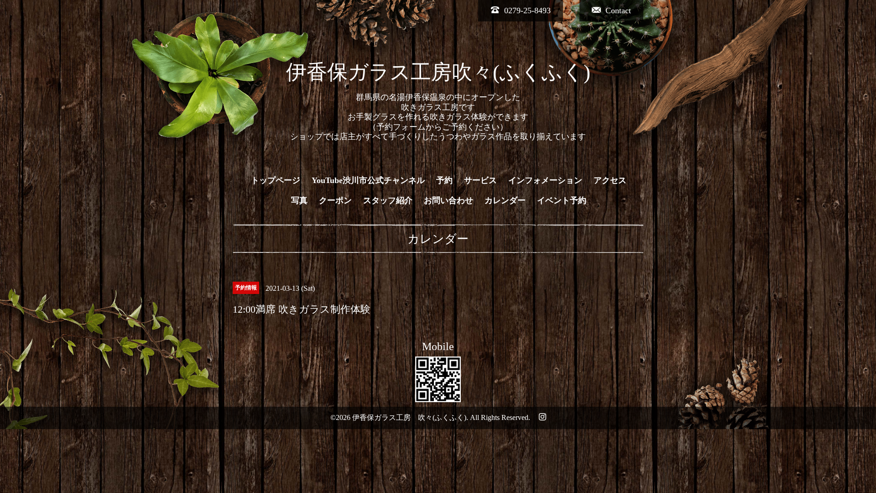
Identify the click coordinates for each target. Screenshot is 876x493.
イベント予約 (561, 200)
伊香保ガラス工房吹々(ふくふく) (438, 72)
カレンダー (505, 200)
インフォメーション (545, 180)
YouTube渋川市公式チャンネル (368, 180)
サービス (480, 180)
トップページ (275, 180)
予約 (444, 180)
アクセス (610, 180)
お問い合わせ (448, 200)
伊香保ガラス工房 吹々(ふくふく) (409, 417)
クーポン (335, 200)
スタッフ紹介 (387, 200)
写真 (299, 200)
